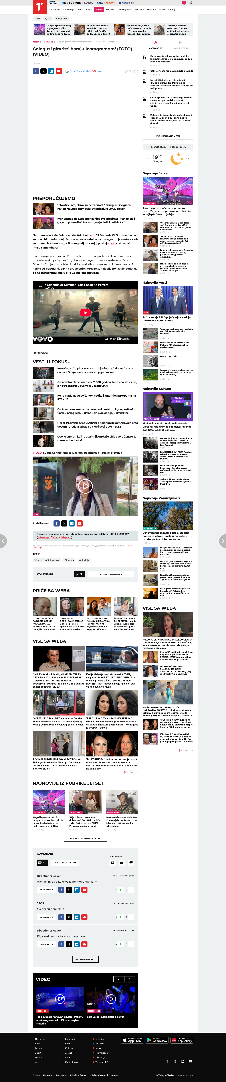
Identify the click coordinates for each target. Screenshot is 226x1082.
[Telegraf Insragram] (183, 1061)
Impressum (61, 1075)
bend (91, 235)
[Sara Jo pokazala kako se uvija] (111, 999)
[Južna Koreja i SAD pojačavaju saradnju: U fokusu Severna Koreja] (168, 300)
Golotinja (84, 560)
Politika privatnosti (98, 1075)
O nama (36, 1075)
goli (112, 243)
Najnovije (156, 173)
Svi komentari (85, 959)
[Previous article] (3, 541)
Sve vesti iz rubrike (85, 838)
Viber (55, 537)
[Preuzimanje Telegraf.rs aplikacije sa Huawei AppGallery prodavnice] (181, 1040)
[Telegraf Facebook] (167, 1061)
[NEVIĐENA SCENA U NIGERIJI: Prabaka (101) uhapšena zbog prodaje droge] (150, 347)
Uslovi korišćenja (78, 1075)
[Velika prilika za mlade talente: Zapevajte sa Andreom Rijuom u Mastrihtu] (150, 484)
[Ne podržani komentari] (131, 863)
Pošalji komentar (111, 574)
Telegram (66, 537)
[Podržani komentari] (122, 863)
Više (170, 9)
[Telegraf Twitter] (175, 1061)
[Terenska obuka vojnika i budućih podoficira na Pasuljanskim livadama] (150, 333)
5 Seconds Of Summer (46, 560)
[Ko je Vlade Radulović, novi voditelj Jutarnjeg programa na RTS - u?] (43, 400)
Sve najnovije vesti (168, 136)
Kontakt (115, 1075)
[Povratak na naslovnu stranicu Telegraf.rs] (40, 7)
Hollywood (47, 42)
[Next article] (222, 541)
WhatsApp (44, 537)
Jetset (36, 42)
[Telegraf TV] (190, 1061)
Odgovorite (46, 889)
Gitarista (69, 560)
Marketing (48, 1075)
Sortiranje (115, 856)
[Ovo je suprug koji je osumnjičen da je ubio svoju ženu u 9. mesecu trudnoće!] (43, 441)
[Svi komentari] (112, 863)
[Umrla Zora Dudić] (150, 361)
